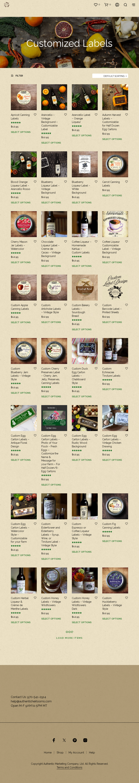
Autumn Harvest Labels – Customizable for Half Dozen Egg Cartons (111, 121)
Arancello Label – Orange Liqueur (81, 118)
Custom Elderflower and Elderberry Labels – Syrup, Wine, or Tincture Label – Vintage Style (50, 535)
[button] (97, 4)
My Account (76, 752)
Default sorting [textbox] (114, 76)
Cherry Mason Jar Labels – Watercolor (19, 245)
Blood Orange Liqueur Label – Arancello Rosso (20, 185)
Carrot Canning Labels (111, 184)
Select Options (21, 132)
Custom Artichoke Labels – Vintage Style (51, 309)
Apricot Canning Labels (20, 116)
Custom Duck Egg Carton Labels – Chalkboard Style (80, 375)
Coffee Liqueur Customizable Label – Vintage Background (111, 247)
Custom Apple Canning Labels (20, 307)
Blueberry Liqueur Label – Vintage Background (50, 187)
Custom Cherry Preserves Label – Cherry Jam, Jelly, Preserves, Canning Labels (50, 375)
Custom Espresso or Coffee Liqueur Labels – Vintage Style (81, 531)
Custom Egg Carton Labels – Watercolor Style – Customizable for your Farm (20, 533)
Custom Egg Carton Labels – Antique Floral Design (20, 441)
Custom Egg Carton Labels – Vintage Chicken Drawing (111, 441)
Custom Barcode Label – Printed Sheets (112, 309)
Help (92, 752)
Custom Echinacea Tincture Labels (111, 372)
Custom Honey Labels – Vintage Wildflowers (51, 602)
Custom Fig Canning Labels (111, 526)
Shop (60, 752)
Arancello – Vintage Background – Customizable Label (49, 121)
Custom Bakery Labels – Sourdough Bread (81, 310)
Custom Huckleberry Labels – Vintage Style (112, 603)
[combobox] (110, 76)
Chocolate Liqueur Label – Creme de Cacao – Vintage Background (50, 248)
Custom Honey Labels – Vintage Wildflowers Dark (81, 603)
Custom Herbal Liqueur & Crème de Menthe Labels (20, 603)
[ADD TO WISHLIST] (35, 114)
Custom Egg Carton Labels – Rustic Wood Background (81, 441)
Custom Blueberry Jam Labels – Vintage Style (20, 374)
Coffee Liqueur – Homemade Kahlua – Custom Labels (81, 247)
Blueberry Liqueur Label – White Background (81, 187)
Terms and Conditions (69, 767)
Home (48, 752)
